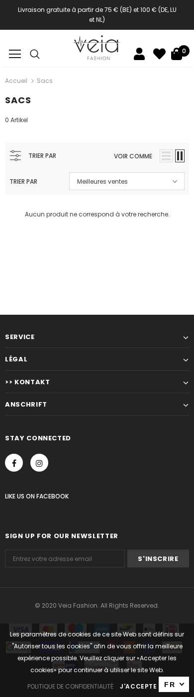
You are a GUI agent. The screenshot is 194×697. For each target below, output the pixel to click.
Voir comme (133, 156)
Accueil (16, 80)
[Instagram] (39, 463)
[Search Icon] (35, 54)
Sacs (45, 80)
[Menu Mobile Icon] (15, 54)
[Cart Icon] (176, 54)
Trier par (23, 181)
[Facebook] (14, 463)
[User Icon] (139, 54)
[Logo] (97, 47)
